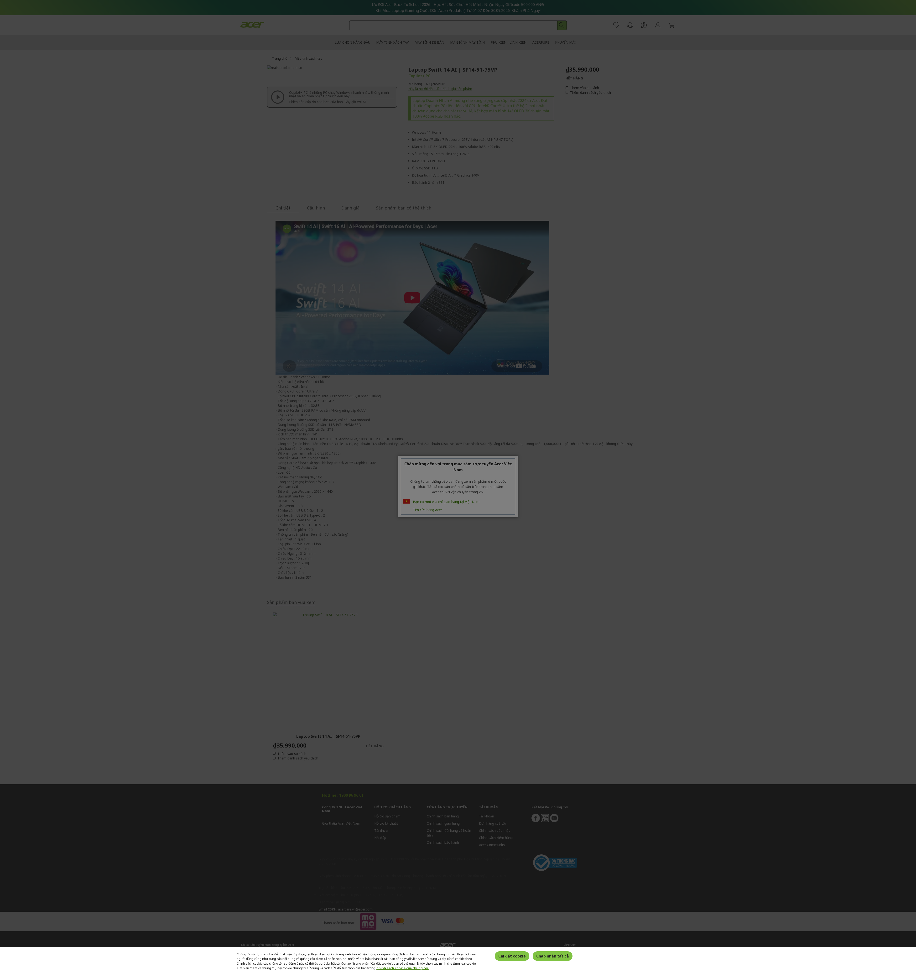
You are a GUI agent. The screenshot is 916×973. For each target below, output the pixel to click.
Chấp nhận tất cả (552, 956)
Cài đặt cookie (512, 956)
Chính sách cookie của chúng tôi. (402, 968)
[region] (458, 960)
